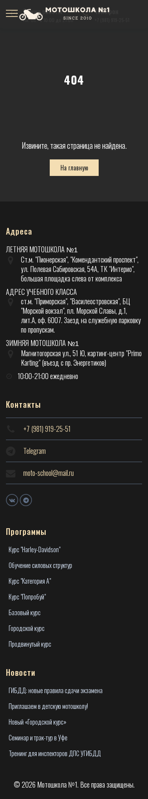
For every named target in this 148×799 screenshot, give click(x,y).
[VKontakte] (12, 500)
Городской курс (27, 628)
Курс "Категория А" (30, 581)
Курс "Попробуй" (27, 596)
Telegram (34, 451)
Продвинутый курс (30, 644)
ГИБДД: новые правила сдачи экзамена (56, 690)
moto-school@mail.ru (48, 473)
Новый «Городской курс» (37, 722)
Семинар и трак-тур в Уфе (38, 737)
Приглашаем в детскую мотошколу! (48, 706)
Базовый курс (25, 612)
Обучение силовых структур (40, 565)
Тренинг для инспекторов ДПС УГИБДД (55, 753)
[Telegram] (26, 500)
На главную (74, 167)
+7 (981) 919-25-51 (47, 429)
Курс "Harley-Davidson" (34, 549)
